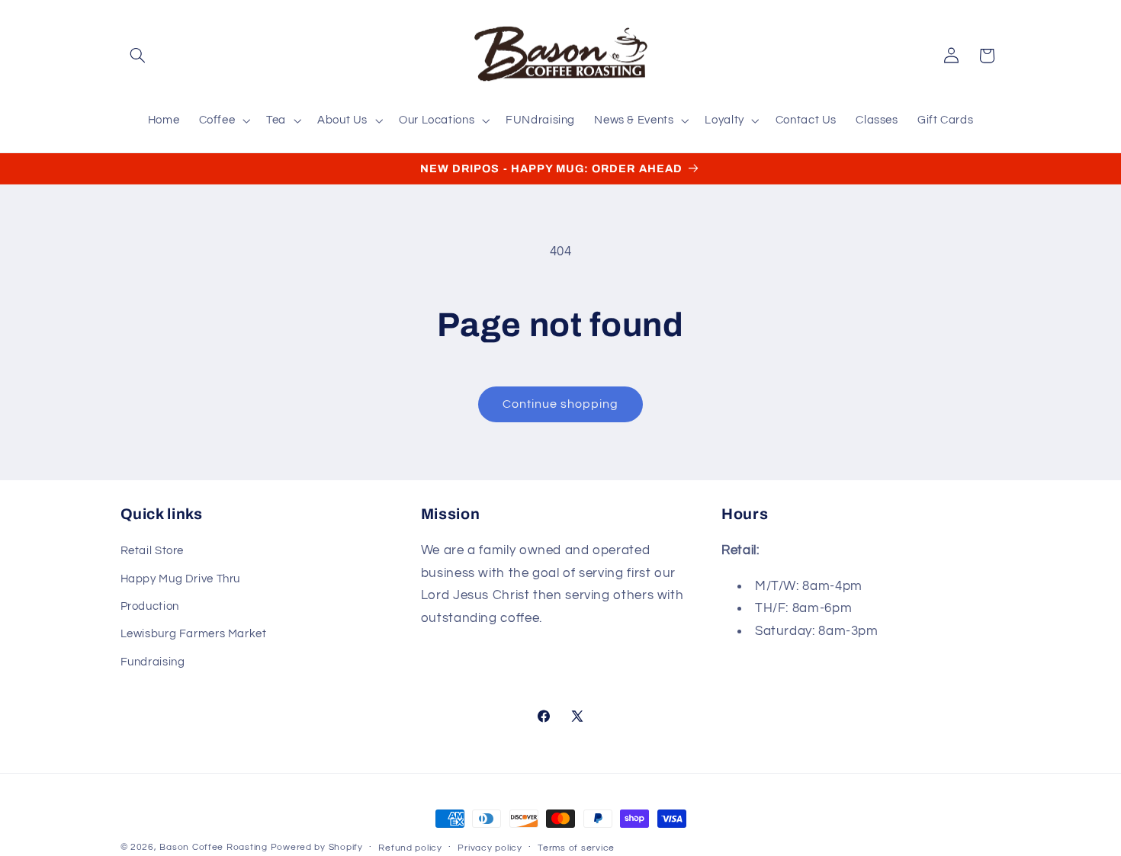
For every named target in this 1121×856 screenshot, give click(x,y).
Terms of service (576, 848)
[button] (138, 55)
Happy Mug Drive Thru (180, 579)
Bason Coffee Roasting (213, 847)
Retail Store (152, 550)
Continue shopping (561, 404)
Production (149, 606)
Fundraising (152, 662)
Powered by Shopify (317, 847)
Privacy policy (490, 848)
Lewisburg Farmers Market (193, 634)
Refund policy (410, 848)
